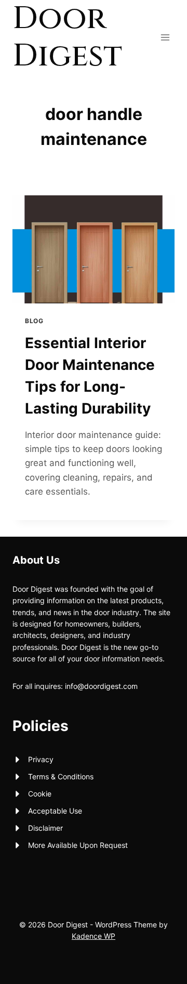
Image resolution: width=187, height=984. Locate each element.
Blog (34, 321)
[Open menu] (165, 37)
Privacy (41, 759)
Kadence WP (93, 936)
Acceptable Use (55, 810)
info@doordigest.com (101, 686)
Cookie (39, 793)
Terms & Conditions (61, 776)
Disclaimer (45, 827)
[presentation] (93, 249)
